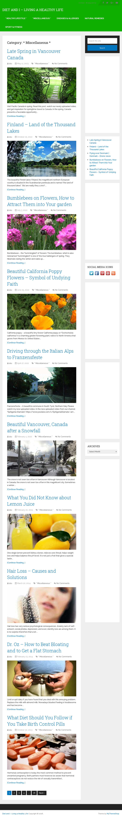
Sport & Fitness (13, 27)
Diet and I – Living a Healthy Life (32, 10)
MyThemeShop (113, 814)
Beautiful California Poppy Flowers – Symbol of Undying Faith (38, 277)
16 (34, 793)
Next (41, 793)
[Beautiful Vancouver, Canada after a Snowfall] (41, 458)
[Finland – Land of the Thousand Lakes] (41, 159)
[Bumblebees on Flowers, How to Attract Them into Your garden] (41, 232)
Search (102, 48)
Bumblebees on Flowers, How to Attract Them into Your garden (102, 163)
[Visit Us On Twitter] (91, 275)
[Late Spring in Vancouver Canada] (41, 85)
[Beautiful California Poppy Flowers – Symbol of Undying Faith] (41, 312)
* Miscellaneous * (41, 18)
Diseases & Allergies (68, 18)
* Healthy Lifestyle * (15, 18)
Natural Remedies (94, 18)
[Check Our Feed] (113, 275)
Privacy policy (91, 3)
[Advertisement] (102, 95)
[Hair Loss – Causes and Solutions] (41, 605)
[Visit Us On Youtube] (108, 275)
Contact (82, 3)
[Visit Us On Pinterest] (102, 275)
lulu (10, 63)
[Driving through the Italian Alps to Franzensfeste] (41, 385)
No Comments (60, 63)
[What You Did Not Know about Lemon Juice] (41, 532)
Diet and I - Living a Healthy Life (15, 814)
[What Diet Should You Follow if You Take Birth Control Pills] (41, 752)
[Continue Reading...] (16, 116)
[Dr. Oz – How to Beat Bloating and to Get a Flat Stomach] (41, 678)
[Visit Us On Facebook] (97, 275)
